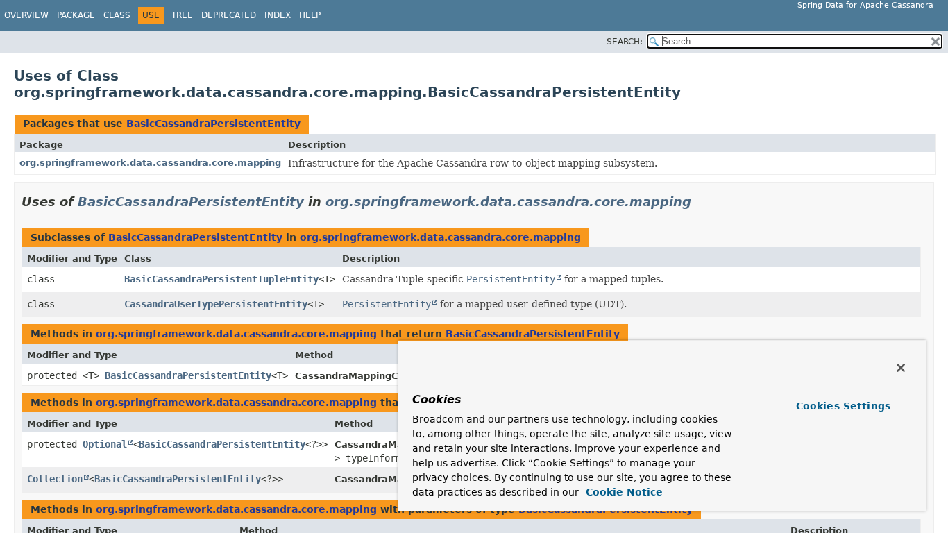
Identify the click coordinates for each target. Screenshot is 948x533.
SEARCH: (625, 41)
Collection (55, 478)
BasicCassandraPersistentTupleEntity (221, 279)
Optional (105, 444)
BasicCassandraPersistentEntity (213, 123)
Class (116, 15)
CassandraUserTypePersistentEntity (215, 304)
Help (310, 15)
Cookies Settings (843, 406)
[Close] (901, 368)
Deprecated (228, 15)
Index (277, 15)
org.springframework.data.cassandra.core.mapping (150, 163)
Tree (182, 15)
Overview (26, 15)
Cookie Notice (622, 492)
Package (76, 15)
